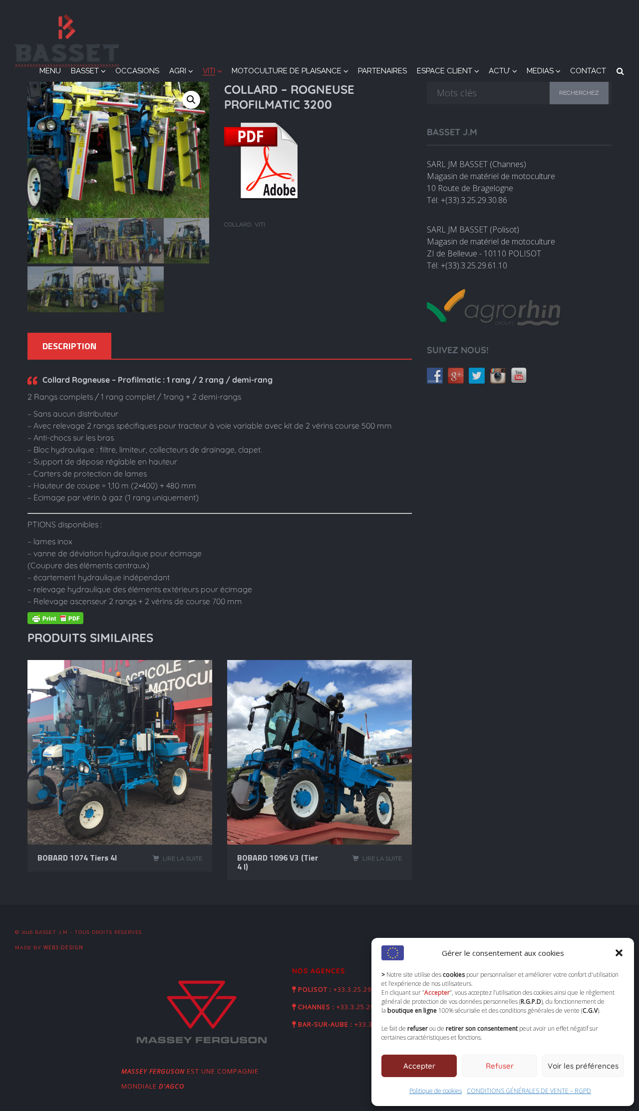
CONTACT (588, 70)
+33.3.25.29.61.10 (362, 989)
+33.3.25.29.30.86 (365, 1006)
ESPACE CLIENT (444, 70)
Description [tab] (69, 346)
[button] (619, 953)
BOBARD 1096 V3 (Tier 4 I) (277, 862)
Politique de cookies (435, 1091)
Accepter (419, 1066)
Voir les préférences (583, 1066)
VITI (209, 70)
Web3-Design (63, 947)
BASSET (85, 70)
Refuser (500, 1066)
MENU (50, 70)
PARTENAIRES (382, 70)
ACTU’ (499, 70)
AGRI (177, 70)
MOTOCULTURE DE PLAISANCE (286, 70)
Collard (237, 224)
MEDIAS (540, 70)
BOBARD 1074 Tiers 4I (77, 858)
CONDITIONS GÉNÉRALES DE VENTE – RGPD (529, 1091)
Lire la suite (182, 858)
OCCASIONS (137, 70)
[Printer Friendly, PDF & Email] (55, 620)
